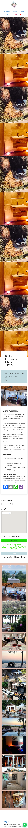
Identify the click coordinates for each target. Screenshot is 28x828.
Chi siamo (10, 15)
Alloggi (22, 11)
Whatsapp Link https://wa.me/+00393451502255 (14, 546)
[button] (14, 574)
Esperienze (7, 11)
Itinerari (15, 11)
